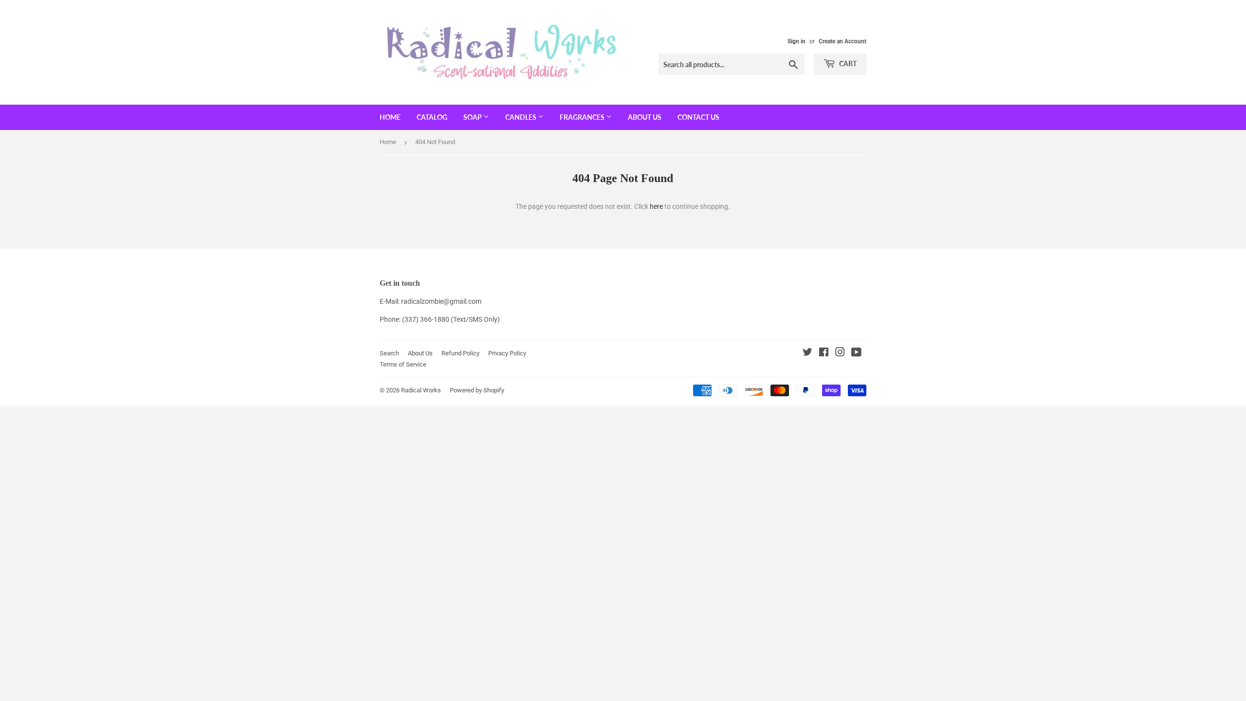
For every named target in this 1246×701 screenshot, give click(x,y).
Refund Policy (460, 353)
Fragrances (583, 117)
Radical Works (421, 390)
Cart (847, 63)
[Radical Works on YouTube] (856, 353)
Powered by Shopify (477, 390)
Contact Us (698, 117)
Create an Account (842, 41)
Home (390, 117)
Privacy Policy (507, 353)
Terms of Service (403, 364)
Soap (473, 117)
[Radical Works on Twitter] (807, 353)
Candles (521, 117)
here (656, 206)
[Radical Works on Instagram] (840, 353)
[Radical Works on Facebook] (824, 353)
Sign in (797, 41)
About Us (644, 117)
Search (389, 353)
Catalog (432, 117)
